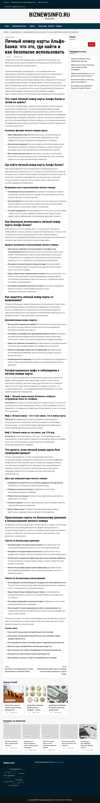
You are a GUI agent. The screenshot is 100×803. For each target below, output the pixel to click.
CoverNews (58, 800)
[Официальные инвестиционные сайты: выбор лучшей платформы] (31, 731)
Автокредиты (84, 736)
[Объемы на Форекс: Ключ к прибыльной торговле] (12, 731)
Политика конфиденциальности (14, 6)
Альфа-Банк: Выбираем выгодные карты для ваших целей (57, 707)
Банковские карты (10, 37)
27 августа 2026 (13, 748)
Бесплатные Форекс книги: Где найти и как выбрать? (82, 81)
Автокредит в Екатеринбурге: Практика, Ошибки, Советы (82, 87)
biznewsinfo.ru (49, 14)
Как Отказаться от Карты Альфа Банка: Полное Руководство (34, 650)
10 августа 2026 (57, 712)
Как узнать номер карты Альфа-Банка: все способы (30, 632)
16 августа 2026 (13, 712)
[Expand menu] (10, 26)
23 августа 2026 (51, 750)
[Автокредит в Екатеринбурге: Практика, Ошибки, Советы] (88, 731)
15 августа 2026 (35, 712)
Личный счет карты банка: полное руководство (29, 654)
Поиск (72, 37)
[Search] (95, 25)
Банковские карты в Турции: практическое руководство (13, 707)
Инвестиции (43, 26)
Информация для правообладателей (23, 2)
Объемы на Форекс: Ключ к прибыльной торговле (81, 60)
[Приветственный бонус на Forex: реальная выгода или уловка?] (50, 731)
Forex (7, 26)
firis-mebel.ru (59, 762)
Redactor (8, 57)
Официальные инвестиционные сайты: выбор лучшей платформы (82, 67)
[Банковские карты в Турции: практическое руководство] (13, 694)
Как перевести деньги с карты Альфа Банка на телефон (32, 658)
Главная (6, 2)
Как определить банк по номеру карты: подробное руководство (36, 642)
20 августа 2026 (89, 750)
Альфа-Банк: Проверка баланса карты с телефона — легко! (35, 707)
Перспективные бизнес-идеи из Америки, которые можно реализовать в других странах (52, 670)
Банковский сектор (19, 26)
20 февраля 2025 (17, 57)
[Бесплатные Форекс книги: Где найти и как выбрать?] (69, 731)
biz (7, 712)
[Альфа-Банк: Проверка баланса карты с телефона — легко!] (35, 694)
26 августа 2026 (32, 750)
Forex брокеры (47, 736)
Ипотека (51, 26)
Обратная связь (43, 2)
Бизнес (32, 26)
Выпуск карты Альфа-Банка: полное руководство (30, 646)
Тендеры (58, 26)
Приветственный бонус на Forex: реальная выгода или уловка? (83, 74)
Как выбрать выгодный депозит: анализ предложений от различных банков (19, 669)
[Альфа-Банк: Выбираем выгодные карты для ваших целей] (57, 694)
